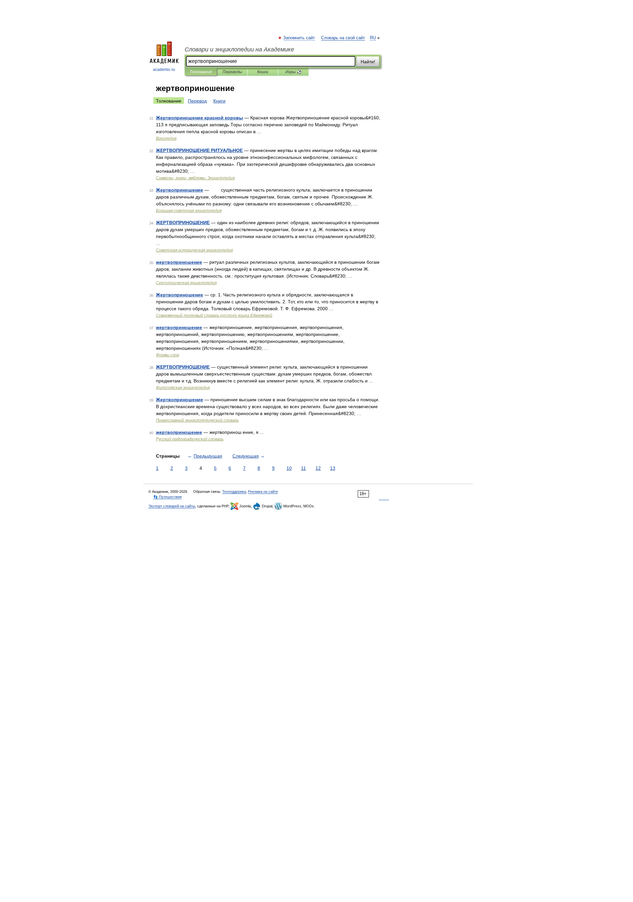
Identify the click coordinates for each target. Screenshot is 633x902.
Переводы (232, 72)
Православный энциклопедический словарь (197, 420)
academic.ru (164, 69)
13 (332, 468)
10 (289, 468)
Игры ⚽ (294, 72)
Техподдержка (234, 492)
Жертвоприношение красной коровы (199, 117)
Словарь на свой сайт (343, 38)
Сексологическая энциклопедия (186, 283)
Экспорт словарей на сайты (171, 506)
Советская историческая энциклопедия (194, 250)
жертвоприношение (179, 262)
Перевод (197, 101)
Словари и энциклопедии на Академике (239, 49)
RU (373, 38)
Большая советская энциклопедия (189, 210)
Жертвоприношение (179, 190)
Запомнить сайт (299, 38)
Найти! (368, 61)
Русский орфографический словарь (190, 439)
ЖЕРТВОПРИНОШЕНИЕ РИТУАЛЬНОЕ (199, 150)
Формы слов (167, 355)
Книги (262, 72)
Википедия (166, 138)
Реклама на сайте (263, 492)
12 (318, 468)
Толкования (201, 72)
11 (303, 468)
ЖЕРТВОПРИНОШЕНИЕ (183, 222)
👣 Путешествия (167, 497)
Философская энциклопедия (183, 387)
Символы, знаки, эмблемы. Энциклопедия (195, 178)
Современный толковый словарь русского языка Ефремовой (214, 315)
